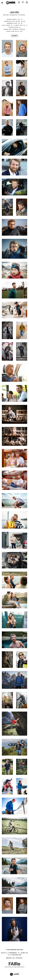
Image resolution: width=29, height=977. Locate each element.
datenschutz (19, 958)
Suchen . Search (27, 2)
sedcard (6, 15)
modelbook (13, 15)
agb (14, 958)
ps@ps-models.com (16, 955)
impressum (8, 958)
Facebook (23, 2)
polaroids (21, 15)
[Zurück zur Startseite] (10, 2)
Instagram (19, 2)
